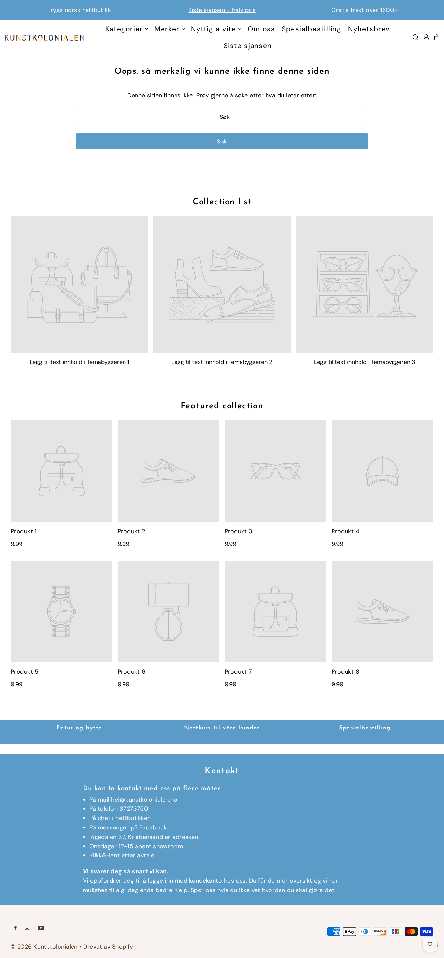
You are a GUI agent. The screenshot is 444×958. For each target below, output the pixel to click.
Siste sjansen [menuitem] (248, 45)
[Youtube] (41, 928)
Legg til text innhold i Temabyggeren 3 (364, 362)
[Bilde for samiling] (79, 285)
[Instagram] (27, 928)
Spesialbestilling (365, 728)
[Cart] (436, 37)
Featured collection (222, 406)
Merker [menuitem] (166, 28)
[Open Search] (416, 37)
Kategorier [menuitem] (124, 28)
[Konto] (426, 37)
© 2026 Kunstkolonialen (45, 947)
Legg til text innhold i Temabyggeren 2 (221, 362)
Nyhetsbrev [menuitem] (369, 28)
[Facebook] (15, 928)
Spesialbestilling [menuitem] (312, 28)
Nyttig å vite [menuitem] (213, 28)
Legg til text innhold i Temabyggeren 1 (79, 362)
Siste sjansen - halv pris (108, 10)
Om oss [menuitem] (261, 28)
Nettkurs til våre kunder (222, 728)
